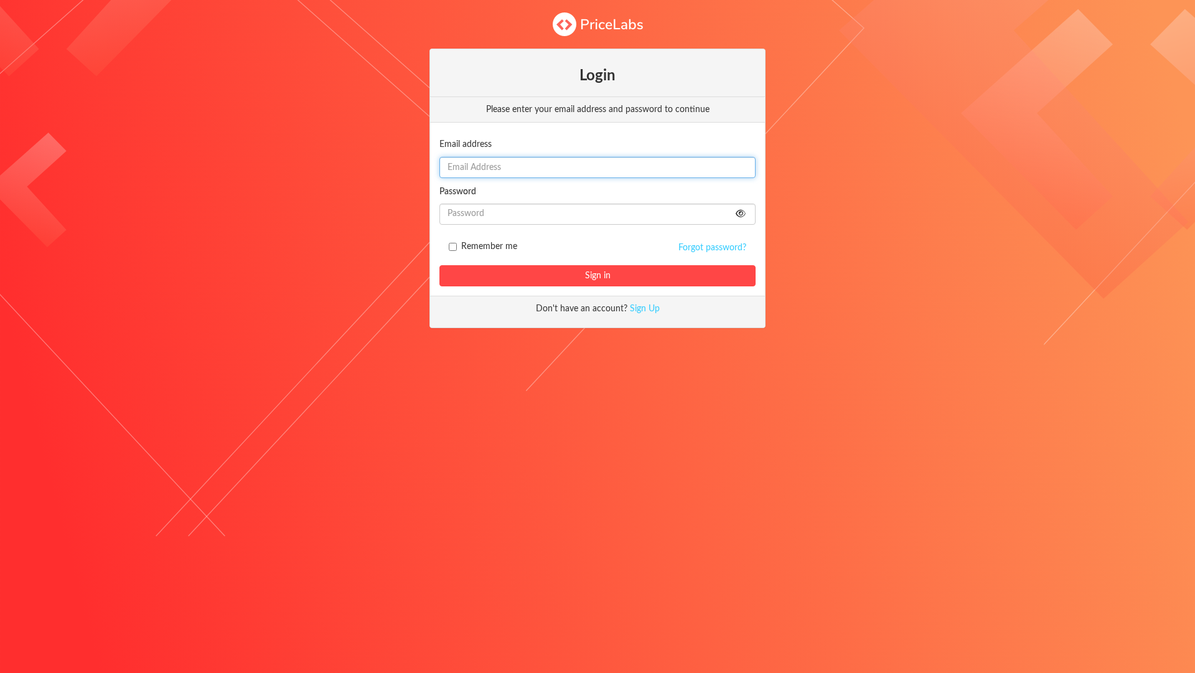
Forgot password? (712, 247)
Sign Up (645, 308)
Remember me (489, 246)
